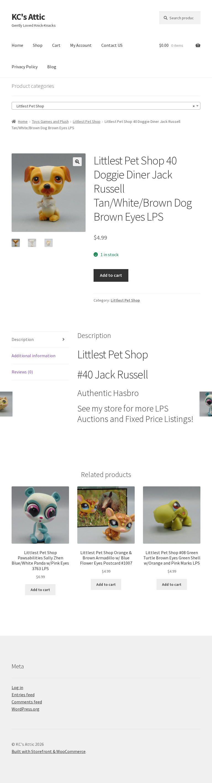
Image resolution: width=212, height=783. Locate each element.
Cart (56, 45)
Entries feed (23, 694)
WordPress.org (25, 709)
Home (17, 45)
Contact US (112, 45)
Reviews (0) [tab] (22, 372)
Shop (38, 45)
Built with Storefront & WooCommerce (49, 751)
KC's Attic (28, 16)
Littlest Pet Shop (86, 121)
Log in (17, 687)
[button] (77, 161)
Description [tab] (23, 339)
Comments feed (27, 702)
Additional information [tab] (33, 355)
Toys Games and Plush (50, 121)
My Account (81, 45)
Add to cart (111, 275)
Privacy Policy (25, 66)
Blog (51, 66)
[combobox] (106, 106)
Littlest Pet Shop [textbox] (104, 106)
